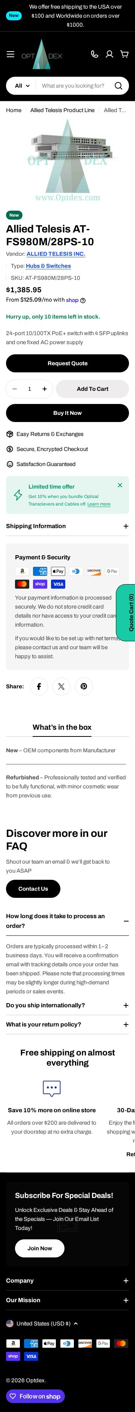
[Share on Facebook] (39, 686)
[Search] (118, 85)
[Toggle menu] (10, 54)
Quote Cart (131, 613)
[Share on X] (61, 686)
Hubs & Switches (48, 266)
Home (13, 110)
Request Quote (68, 363)
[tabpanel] (67, 773)
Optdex (35, 1380)
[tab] (62, 730)
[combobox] (67, 86)
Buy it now (67, 413)
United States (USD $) (43, 1324)
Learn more (99, 504)
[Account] (109, 54)
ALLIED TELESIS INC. (56, 254)
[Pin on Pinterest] (84, 686)
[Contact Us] (94, 54)
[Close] (120, 485)
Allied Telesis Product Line (62, 110)
